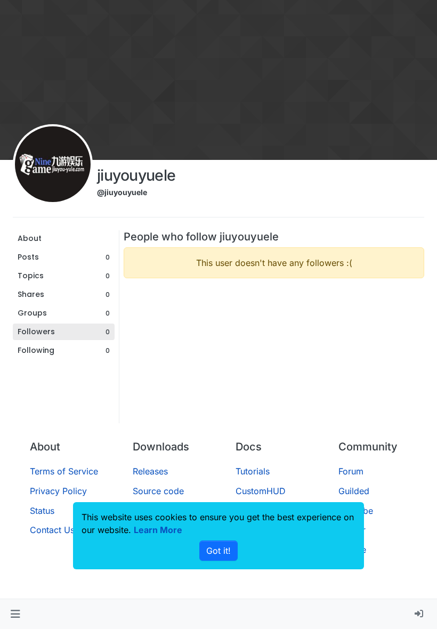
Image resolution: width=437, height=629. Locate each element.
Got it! (218, 550)
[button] (15, 614)
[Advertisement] (274, 361)
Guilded (353, 491)
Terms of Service (64, 471)
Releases (150, 471)
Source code (158, 491)
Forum (350, 471)
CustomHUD (261, 491)
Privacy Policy (58, 491)
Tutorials (253, 471)
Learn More (158, 530)
